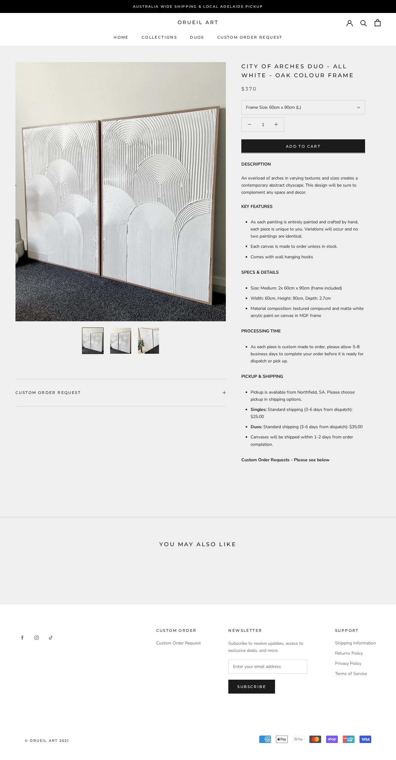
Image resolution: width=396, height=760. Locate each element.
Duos (197, 37)
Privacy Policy (348, 663)
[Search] (363, 22)
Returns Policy (349, 653)
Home (121, 37)
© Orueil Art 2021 (47, 740)
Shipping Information (355, 643)
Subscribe (251, 686)
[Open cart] (378, 22)
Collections (159, 37)
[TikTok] (51, 637)
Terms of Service (351, 674)
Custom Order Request (249, 37)
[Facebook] (22, 637)
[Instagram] (36, 637)
